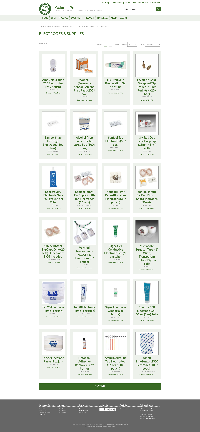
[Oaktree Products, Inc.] (45, 9)
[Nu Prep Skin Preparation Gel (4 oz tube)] (115, 65)
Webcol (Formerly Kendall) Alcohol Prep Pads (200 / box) (84, 87)
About (123, 18)
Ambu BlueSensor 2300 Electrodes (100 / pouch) (147, 363)
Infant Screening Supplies (85, 26)
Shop (53, 18)
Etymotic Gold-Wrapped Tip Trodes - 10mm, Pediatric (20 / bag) (147, 87)
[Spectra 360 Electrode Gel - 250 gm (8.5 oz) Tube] (53, 177)
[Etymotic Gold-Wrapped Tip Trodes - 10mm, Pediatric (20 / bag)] (147, 65)
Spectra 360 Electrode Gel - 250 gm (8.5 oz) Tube (53, 197)
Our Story (62, 408)
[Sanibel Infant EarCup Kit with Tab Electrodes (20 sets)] (84, 177)
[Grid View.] (105, 45)
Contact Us (155, 3)
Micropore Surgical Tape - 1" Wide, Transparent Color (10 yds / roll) (147, 254)
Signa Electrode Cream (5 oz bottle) (115, 310)
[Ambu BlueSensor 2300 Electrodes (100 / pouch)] (147, 343)
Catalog (49, 26)
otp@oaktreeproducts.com (127, 408)
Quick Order (143, 3)
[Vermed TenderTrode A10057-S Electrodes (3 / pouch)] (84, 232)
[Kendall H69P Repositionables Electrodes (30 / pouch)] (115, 177)
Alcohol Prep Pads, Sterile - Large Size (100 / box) (84, 143)
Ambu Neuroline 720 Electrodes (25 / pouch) (53, 83)
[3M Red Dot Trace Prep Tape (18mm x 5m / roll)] (147, 123)
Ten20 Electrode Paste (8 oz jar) (53, 359)
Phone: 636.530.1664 (146, 414)
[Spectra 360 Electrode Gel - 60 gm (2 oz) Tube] (147, 292)
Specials (63, 18)
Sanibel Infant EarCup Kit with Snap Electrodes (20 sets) (147, 197)
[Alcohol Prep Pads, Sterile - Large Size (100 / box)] (84, 123)
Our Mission (62, 410)
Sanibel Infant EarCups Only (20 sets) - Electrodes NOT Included (53, 251)
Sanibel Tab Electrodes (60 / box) (115, 141)
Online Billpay (130, 3)
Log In (81, 408)
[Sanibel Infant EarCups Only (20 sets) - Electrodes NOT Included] (53, 231)
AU (111, 409)
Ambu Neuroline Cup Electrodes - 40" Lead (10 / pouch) (116, 363)
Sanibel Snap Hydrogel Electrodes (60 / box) (53, 143)
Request (90, 18)
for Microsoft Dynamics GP (116, 424)
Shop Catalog (42, 408)
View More (100, 386)
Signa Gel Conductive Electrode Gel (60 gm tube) (115, 251)
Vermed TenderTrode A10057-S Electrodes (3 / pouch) (84, 254)
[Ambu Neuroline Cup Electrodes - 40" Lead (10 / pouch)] (115, 343)
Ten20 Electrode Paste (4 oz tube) (84, 308)
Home (45, 18)
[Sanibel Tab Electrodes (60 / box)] (115, 123)
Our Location (62, 412)
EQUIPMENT (76, 18)
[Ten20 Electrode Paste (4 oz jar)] (53, 292)
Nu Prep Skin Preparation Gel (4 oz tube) (115, 83)
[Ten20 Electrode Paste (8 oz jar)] (53, 343)
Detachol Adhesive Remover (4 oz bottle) (84, 363)
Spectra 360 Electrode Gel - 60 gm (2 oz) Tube (147, 310)
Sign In (105, 3)
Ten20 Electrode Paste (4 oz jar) (53, 308)
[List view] (110, 45)
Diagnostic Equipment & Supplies (64, 26)
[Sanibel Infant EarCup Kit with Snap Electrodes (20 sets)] (147, 177)
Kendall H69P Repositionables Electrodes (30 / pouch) (115, 197)
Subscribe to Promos (45, 412)
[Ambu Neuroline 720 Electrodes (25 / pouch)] (53, 65)
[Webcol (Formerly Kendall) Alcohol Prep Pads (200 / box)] (84, 65)
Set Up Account (116, 3)
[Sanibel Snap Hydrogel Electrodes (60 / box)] (53, 123)
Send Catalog (42, 410)
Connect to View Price (53, 93)
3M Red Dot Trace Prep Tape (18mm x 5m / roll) (147, 143)
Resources (102, 18)
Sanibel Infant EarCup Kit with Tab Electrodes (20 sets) (84, 197)
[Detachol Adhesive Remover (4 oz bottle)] (84, 343)
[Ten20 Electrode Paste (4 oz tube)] (84, 292)
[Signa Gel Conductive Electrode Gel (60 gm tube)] (115, 231)
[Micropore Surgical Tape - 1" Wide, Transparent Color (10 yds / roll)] (147, 231)
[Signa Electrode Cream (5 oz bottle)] (115, 292)
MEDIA (114, 18)
